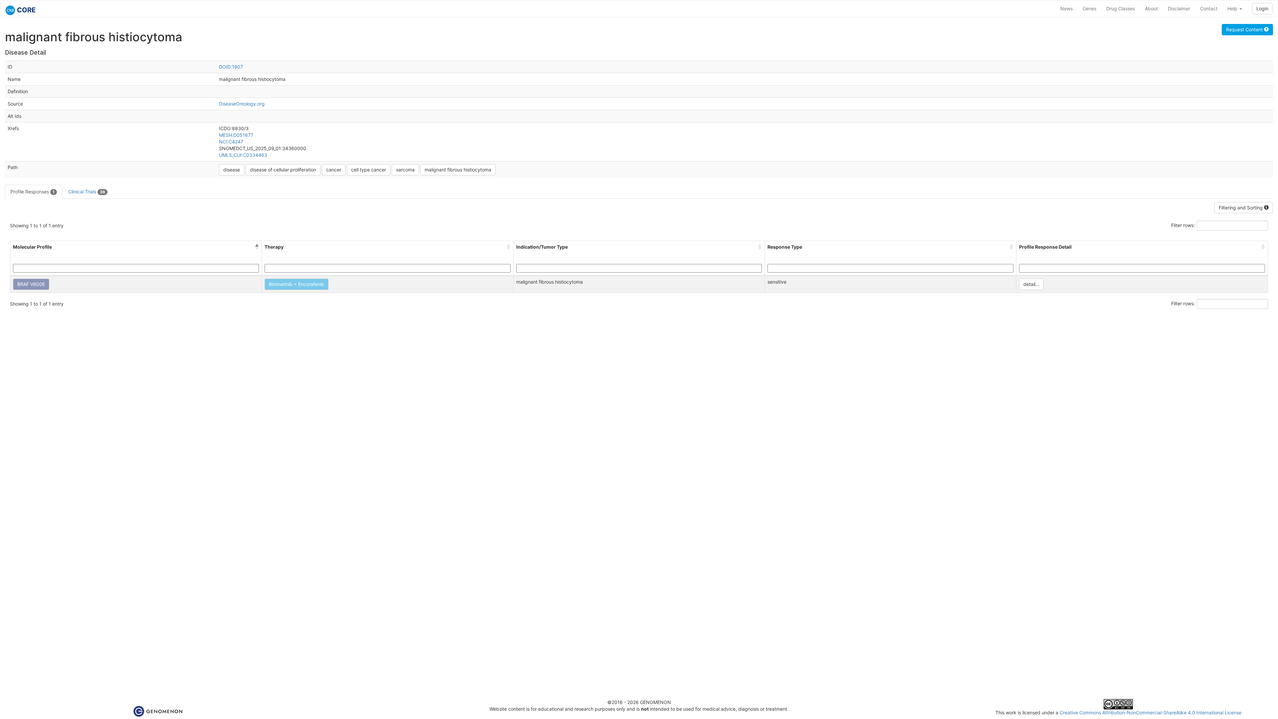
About (1151, 8)
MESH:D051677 (236, 135)
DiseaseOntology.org (242, 104)
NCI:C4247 (231, 141)
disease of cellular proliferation (283, 169)
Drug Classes (1120, 8)
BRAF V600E (31, 284)
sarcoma (405, 169)
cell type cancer (368, 169)
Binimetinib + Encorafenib (296, 284)
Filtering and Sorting (1241, 207)
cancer (333, 169)
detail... (1031, 284)
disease (231, 169)
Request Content (1245, 29)
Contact (1208, 8)
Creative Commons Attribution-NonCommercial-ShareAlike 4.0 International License (1150, 712)
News (1066, 8)
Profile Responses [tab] (32, 191)
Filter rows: (1183, 225)
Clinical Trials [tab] (86, 191)
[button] (257, 247)
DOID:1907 (231, 67)
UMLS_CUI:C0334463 (243, 155)
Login (1262, 8)
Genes (1089, 8)
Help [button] (1233, 8)
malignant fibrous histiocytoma (458, 169)
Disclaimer (1179, 8)
